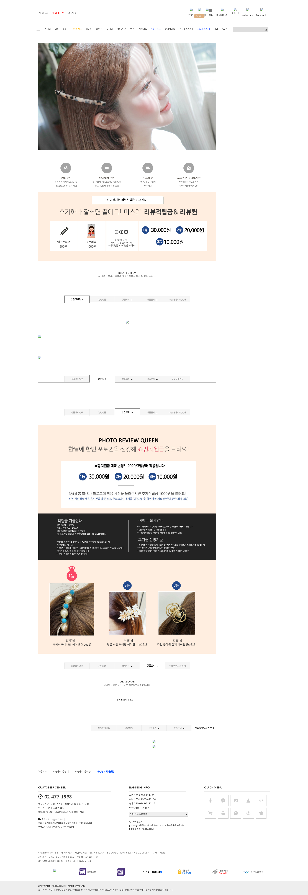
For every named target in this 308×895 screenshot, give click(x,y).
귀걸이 (47, 29)
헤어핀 (89, 29)
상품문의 (151, 299)
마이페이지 (222, 15)
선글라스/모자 (186, 29)
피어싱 (66, 29)
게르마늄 (142, 29)
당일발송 (72, 13)
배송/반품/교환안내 (177, 299)
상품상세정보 (77, 299)
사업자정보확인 (160, 853)
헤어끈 (99, 29)
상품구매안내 (177, 379)
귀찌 (57, 29)
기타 (216, 29)
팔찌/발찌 (121, 29)
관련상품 (102, 299)
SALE (224, 29)
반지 (132, 29)
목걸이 (109, 29)
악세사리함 (170, 29)
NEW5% (43, 13)
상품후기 (126, 299)
